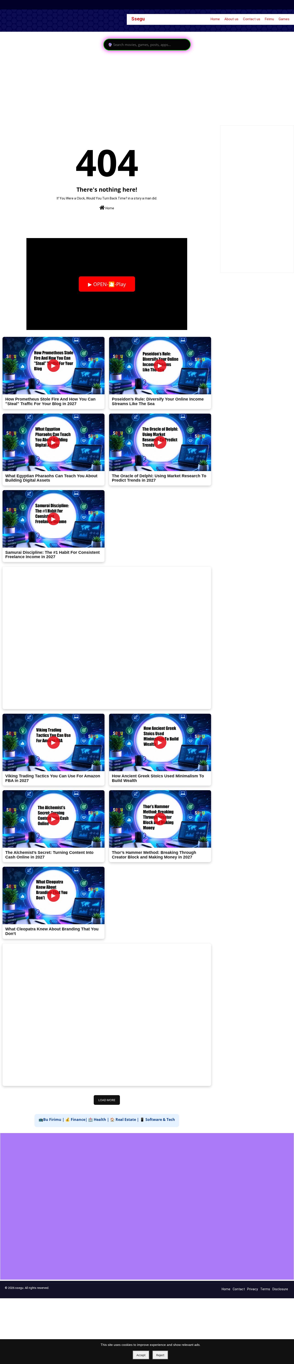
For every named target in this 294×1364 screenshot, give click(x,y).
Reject (160, 1355)
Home (215, 19)
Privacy (252, 1289)
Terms (265, 1289)
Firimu (269, 19)
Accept (141, 1355)
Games (284, 19)
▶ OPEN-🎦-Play (107, 284)
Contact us (251, 19)
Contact (239, 1289)
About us (231, 19)
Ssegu (138, 19)
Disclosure (280, 1289)
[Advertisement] (138, 87)
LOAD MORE (106, 1100)
